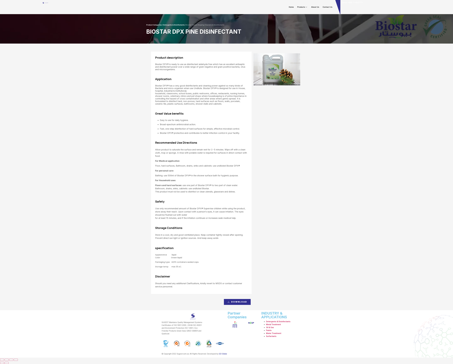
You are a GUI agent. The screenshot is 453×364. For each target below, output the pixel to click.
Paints (269, 330)
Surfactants (271, 336)
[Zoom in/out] (16, 360)
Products (301, 7)
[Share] (7, 360)
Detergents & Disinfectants (278, 321)
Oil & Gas (270, 327)
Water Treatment (273, 333)
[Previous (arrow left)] (2, 363)
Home (291, 7)
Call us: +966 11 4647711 (352, 2)
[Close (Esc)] (2, 360)
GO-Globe (223, 354)
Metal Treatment (273, 324)
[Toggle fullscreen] (11, 360)
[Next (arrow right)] (7, 363)
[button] (237, 302)
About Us (315, 7)
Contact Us (327, 7)
